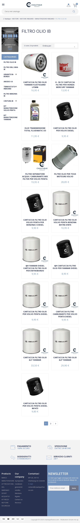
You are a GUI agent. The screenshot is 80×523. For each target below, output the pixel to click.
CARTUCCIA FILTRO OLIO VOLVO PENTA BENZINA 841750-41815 (65, 222)
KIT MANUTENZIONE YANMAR (10, 117)
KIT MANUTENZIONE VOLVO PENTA (10, 108)
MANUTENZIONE (8, 481)
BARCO (4, 478)
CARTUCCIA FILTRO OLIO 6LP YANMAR (65, 358)
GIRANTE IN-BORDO (9, 75)
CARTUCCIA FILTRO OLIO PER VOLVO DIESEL (65, 129)
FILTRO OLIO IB (10, 62)
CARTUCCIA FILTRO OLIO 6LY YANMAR (35, 358)
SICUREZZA (6, 506)
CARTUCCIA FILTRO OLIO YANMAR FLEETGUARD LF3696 (35, 84)
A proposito (19, 481)
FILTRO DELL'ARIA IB (11, 68)
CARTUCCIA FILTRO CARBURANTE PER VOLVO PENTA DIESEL (65, 314)
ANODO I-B (8, 81)
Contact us (18, 499)
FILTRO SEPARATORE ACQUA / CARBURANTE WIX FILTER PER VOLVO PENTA (35, 176)
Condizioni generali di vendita (18, 487)
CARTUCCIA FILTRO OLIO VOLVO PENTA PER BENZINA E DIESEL (35, 222)
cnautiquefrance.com (51, 520)
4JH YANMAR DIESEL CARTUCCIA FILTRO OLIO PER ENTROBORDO (35, 268)
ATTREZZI (5, 499)
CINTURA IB (8, 101)
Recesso (18, 503)
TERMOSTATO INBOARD (9, 88)
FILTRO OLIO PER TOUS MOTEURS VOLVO (65, 175)
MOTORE (5, 503)
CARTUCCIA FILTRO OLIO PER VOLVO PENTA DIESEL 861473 (35, 406)
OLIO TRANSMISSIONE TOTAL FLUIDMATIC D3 (35, 129)
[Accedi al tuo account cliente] (68, 4)
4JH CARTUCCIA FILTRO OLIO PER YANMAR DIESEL (65, 266)
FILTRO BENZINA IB (10, 95)
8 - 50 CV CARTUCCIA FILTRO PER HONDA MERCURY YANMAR (65, 84)
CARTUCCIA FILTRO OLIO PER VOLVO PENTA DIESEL (35, 312)
